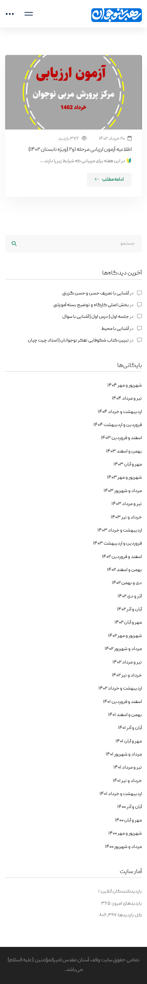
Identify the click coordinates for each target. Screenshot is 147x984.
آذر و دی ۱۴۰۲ (130, 596)
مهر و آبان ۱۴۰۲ (128, 622)
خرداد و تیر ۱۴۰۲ (127, 675)
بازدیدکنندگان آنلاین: (120, 891)
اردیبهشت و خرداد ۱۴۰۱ (120, 794)
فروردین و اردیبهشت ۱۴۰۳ (117, 543)
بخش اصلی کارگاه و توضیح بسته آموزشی (91, 305)
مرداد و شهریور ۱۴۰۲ (123, 649)
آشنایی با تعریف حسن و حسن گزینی (95, 293)
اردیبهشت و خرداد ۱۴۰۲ (120, 688)
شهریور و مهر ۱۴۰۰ (125, 833)
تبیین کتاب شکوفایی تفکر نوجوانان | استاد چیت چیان (78, 340)
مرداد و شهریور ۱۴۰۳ (123, 491)
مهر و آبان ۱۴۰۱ (129, 741)
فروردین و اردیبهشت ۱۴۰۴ (117, 425)
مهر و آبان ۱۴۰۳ (127, 464)
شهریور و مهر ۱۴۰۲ (125, 636)
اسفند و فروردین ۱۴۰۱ (122, 701)
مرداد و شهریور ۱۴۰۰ (123, 846)
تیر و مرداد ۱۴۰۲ (127, 662)
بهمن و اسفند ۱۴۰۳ (124, 451)
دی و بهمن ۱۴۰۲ (127, 583)
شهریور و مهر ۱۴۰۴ (124, 385)
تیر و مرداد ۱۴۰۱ (127, 767)
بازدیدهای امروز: (126, 903)
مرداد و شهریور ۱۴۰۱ (124, 754)
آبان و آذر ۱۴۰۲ (129, 609)
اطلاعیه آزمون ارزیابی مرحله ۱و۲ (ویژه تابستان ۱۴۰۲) (80, 150)
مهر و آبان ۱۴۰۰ (128, 820)
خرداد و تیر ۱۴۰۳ (126, 517)
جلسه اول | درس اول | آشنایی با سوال (95, 316)
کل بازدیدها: (129, 915)
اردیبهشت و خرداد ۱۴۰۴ (120, 412)
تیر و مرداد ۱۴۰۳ (126, 504)
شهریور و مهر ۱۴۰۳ (124, 477)
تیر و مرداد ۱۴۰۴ (127, 398)
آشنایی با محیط (115, 328)
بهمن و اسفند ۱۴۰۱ (125, 715)
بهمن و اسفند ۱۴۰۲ (124, 570)
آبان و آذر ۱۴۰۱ (130, 728)
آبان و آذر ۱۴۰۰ (129, 807)
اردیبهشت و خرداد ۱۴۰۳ (119, 530)
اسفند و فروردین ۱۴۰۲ (122, 557)
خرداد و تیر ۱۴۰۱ (127, 781)
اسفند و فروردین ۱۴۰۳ (121, 438)
